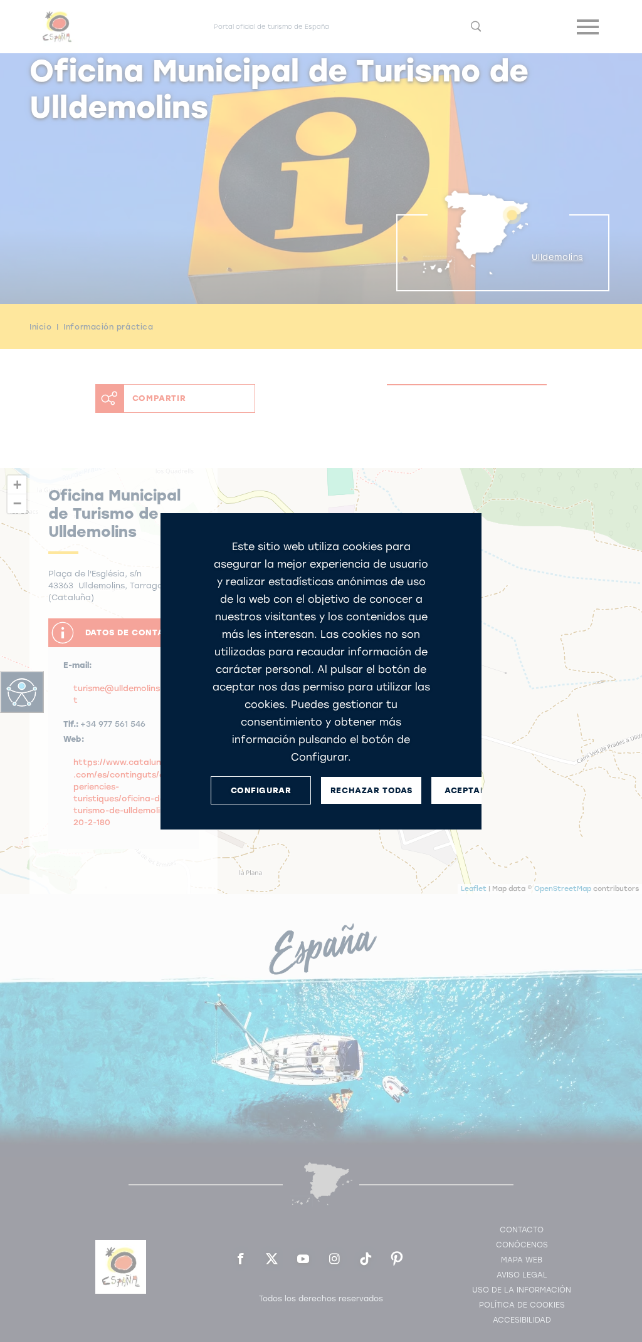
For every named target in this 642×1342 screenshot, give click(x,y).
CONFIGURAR (261, 789)
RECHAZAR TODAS (371, 789)
